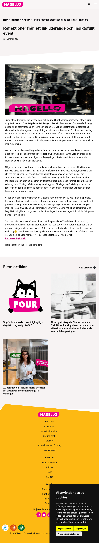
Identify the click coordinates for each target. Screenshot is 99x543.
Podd (49, 472)
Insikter (15, 20)
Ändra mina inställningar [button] (69, 534)
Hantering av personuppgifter (47, 533)
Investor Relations (49, 431)
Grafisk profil (49, 436)
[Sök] (89, 4)
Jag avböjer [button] (81, 528)
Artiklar (26, 20)
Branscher (49, 426)
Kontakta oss (49, 450)
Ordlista (49, 440)
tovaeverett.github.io (15, 238)
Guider (49, 477)
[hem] (12, 4)
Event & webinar (49, 462)
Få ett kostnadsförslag (49, 445)
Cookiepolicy (29, 533)
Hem (5, 20)
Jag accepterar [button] (64, 528)
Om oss (49, 421)
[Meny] (94, 4)
